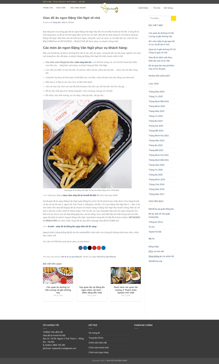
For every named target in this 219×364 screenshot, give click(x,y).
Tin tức (156, 8)
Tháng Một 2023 (156, 131)
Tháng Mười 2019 (157, 179)
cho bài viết (156, 251)
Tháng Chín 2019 (156, 184)
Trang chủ (48, 8)
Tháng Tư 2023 (156, 116)
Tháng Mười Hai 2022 (159, 136)
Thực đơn (60, 8)
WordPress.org (155, 261)
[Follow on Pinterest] (167, 2)
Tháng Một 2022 (156, 150)
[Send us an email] (165, 2)
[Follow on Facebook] (158, 2)
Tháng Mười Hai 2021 (159, 155)
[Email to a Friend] (90, 248)
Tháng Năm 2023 (156, 111)
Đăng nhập (154, 247)
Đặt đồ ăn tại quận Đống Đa (71, 257)
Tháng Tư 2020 (156, 170)
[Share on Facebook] (80, 248)
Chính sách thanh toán (99, 348)
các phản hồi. (161, 256)
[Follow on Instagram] (160, 2)
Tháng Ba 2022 (156, 145)
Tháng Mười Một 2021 (159, 160)
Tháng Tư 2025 (156, 96)
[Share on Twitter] (85, 248)
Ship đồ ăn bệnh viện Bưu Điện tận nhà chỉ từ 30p (160, 59)
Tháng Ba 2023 (156, 121)
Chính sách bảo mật (98, 343)
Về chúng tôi (94, 333)
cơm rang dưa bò (83, 62)
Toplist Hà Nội (155, 232)
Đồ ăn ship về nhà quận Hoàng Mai (159, 215)
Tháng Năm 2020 (156, 165)
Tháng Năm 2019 (156, 189)
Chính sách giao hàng (98, 352)
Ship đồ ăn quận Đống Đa (106, 257)
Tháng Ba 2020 (156, 175)
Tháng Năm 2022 (156, 140)
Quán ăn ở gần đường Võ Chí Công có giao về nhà (162, 51)
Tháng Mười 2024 (157, 106)
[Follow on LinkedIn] (172, 2)
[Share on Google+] (99, 248)
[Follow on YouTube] (175, 2)
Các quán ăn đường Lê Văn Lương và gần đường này (161, 34)
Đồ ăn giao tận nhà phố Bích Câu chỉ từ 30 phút (161, 67)
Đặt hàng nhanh (78, 8)
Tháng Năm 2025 (156, 92)
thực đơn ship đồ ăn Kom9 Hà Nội (79, 195)
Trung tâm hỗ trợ (96, 338)
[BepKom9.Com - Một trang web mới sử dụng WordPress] (109, 8)
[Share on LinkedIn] (103, 248)
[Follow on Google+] (170, 2)
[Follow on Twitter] (162, 2)
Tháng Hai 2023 (156, 126)
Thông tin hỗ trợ (156, 222)
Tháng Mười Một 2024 (159, 101)
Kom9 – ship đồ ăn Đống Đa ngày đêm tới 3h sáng (72, 226)
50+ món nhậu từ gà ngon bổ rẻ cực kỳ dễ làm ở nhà (162, 43)
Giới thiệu (143, 8)
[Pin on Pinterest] (94, 248)
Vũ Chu (71, 22)
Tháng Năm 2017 (156, 194)
